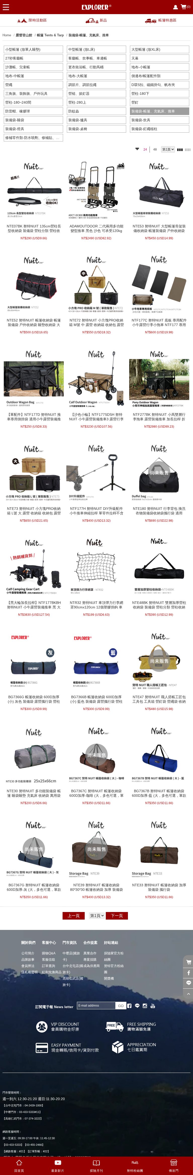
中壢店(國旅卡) (71, 956)
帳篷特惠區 (167, 20)
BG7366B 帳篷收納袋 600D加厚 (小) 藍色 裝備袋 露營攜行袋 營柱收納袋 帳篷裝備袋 (96, 699)
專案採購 (89, 959)
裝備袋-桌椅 (77, 129)
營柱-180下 (140, 94)
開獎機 (109, 978)
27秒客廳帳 (14, 58)
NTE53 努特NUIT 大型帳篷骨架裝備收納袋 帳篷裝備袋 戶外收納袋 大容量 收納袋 (159, 228)
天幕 (134, 58)
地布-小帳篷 (140, 67)
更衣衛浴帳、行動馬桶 (86, 67)
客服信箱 (48, 959)
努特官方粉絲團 (114, 969)
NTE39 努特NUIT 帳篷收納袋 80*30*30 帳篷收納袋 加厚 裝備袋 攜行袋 (96, 887)
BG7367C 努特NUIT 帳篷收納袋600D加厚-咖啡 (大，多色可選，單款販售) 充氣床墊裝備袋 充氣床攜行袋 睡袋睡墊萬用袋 (96, 793)
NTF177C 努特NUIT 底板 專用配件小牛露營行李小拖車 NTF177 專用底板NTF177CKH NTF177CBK (159, 322)
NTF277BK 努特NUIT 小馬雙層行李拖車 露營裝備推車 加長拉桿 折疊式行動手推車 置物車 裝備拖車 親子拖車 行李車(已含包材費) (159, 417)
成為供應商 (91, 966)
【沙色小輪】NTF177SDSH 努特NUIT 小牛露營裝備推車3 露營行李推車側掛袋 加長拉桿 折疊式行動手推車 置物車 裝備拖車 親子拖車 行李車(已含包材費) (96, 417)
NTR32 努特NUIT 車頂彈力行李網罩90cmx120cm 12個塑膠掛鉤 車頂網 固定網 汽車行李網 (96, 605)
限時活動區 (38, 20)
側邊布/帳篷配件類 (146, 76)
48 (155, 149)
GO (121, 1006)
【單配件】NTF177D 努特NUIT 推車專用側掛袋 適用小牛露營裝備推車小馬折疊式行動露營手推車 (34, 417)
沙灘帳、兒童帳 (17, 67)
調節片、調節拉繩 (82, 85)
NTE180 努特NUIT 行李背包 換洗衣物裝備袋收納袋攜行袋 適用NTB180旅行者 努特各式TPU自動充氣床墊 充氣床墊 (159, 511)
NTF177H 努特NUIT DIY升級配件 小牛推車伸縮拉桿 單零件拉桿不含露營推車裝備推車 (96, 511)
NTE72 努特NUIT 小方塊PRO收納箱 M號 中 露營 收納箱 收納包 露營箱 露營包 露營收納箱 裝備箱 (96, 322)
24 (145, 149)
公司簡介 (27, 953)
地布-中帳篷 (14, 76)
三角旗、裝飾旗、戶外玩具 (26, 94)
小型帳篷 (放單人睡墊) (22, 49)
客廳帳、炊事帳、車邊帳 (87, 58)
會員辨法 (27, 966)
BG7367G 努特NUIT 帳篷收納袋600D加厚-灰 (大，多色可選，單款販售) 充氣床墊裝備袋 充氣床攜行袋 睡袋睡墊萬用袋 (34, 887)
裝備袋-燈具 (14, 129)
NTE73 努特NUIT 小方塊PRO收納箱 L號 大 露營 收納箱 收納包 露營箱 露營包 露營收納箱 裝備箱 (34, 511)
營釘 (134, 102)
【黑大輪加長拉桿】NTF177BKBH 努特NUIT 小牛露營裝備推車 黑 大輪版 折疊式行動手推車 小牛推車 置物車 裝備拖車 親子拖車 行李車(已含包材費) (34, 605)
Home (7, 35)
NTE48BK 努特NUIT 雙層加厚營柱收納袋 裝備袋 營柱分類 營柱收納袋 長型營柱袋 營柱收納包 (159, 605)
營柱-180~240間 (18, 102)
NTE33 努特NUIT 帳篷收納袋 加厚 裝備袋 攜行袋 (159, 887)
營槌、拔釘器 (78, 94)
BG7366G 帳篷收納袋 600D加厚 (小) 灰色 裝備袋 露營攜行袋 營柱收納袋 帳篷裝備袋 (34, 699)
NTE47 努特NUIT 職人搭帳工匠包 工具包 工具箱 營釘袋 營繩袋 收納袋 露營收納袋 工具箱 (159, 699)
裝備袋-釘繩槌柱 (144, 129)
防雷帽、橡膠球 (17, 111)
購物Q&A (49, 953)
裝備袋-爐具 (77, 120)
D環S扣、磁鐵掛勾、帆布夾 (153, 85)
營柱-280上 (77, 102)
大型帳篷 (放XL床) (145, 49)
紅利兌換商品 (52, 972)
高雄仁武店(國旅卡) (73, 982)
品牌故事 (27, 959)
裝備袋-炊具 (140, 120)
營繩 (8, 85)
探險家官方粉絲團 (114, 956)
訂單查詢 (48, 966)
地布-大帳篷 (77, 76)
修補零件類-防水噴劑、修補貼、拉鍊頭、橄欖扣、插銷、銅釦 (34, 138)
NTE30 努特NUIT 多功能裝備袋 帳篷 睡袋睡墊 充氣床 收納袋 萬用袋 (34, 793)
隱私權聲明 (29, 972)
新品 (103, 20)
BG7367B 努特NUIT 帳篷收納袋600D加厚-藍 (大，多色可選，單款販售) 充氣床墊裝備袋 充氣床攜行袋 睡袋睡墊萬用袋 (159, 793)
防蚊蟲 (73, 111)
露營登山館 (24, 35)
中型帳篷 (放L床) (81, 49)
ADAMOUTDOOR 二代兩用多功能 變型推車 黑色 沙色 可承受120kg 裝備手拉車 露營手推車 (96, 228)
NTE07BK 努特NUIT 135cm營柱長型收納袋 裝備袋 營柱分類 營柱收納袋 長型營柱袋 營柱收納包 (34, 228)
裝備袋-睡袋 (14, 120)
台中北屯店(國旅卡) (73, 969)
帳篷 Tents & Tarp (50, 35)
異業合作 (89, 953)
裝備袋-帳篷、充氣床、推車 (89, 35)
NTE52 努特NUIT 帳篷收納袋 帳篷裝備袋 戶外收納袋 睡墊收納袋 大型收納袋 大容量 (34, 322)
